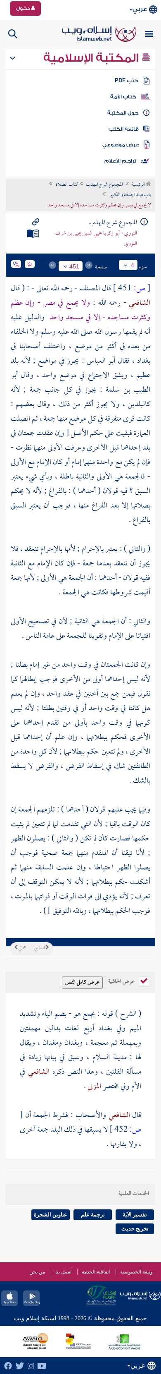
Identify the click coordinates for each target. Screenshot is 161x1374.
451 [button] (74, 266)
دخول (23, 8)
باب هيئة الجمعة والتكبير (130, 195)
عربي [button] (140, 9)
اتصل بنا (63, 1272)
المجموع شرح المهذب (104, 185)
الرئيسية (138, 185)
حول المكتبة (122, 113)
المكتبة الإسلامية (92, 58)
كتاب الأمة (123, 97)
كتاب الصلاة (66, 185)
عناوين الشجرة (50, 1214)
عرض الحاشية (122, 981)
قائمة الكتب (124, 129)
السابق (39, 948)
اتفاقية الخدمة (96, 1272)
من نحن (37, 1272)
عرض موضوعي (120, 145)
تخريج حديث (135, 1229)
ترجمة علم (93, 1214)
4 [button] (132, 265)
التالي (22, 948)
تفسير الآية (135, 1214)
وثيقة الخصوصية (136, 1272)
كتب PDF (126, 81)
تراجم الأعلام (120, 161)
